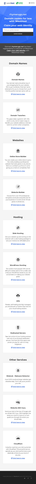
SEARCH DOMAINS (18, 33)
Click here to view (19, 94)
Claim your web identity (16, 50)
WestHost (16, 476)
